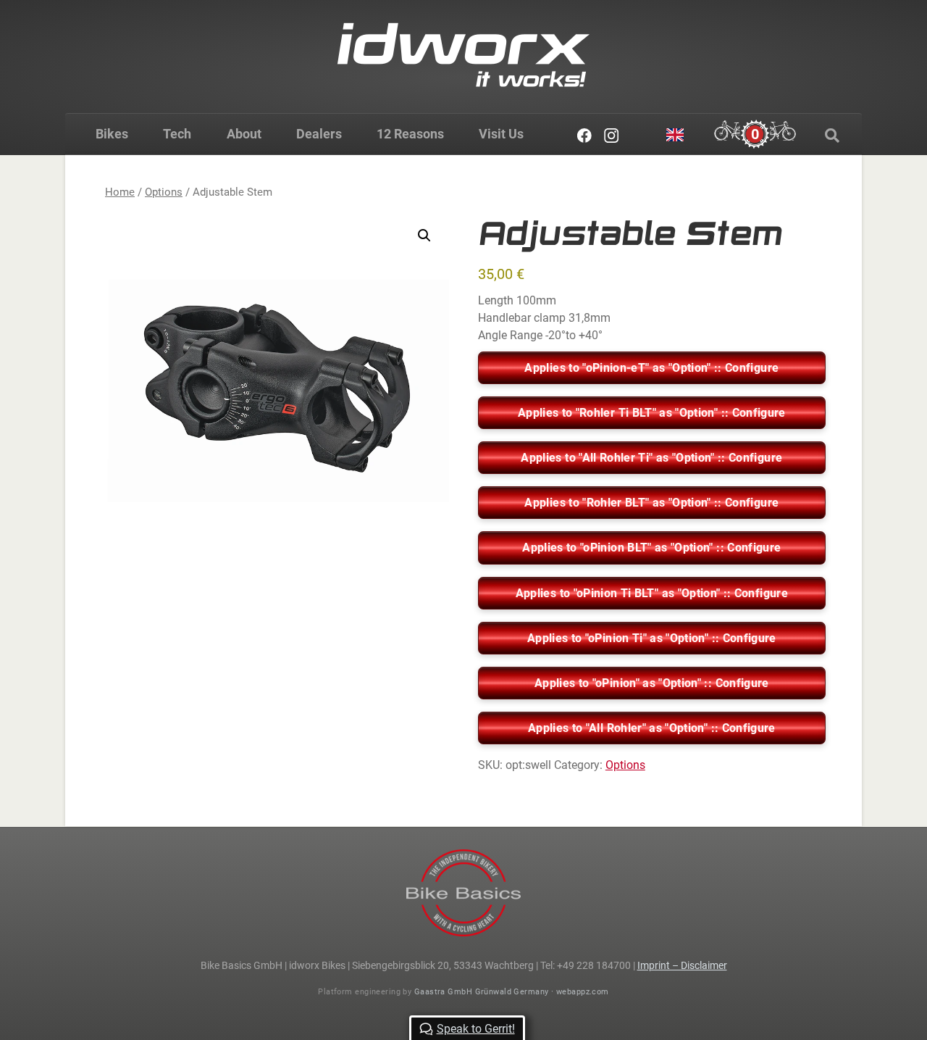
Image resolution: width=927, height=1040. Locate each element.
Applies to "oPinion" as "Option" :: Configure (651, 683)
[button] (424, 235)
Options (164, 192)
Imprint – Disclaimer (682, 965)
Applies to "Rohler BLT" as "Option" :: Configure (651, 502)
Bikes (112, 133)
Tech (177, 133)
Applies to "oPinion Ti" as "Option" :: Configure (651, 638)
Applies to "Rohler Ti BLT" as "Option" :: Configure (652, 413)
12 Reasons (410, 133)
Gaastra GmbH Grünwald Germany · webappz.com (511, 992)
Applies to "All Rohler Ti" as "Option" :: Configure (651, 458)
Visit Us (501, 133)
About (244, 133)
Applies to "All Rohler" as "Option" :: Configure (652, 728)
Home (120, 192)
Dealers (319, 133)
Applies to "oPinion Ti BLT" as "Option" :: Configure (652, 593)
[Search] (832, 135)
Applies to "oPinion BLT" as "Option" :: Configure (651, 547)
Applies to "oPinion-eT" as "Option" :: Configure (651, 368)
